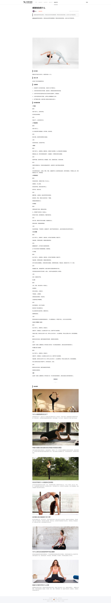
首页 (36, 2)
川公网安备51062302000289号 (61, 599)
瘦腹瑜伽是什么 (38, 8)
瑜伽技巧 (51, 2)
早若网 (62, 601)
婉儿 (36, 11)
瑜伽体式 (40, 2)
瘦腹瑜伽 (34, 18)
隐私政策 (55, 598)
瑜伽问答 (56, 2)
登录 (87, 2)
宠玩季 (59, 601)
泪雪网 (48, 601)
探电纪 (55, 601)
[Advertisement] (55, 28)
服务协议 (60, 598)
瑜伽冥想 (45, 2)
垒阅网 (51, 601)
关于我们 (51, 598)
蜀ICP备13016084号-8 (48, 599)
